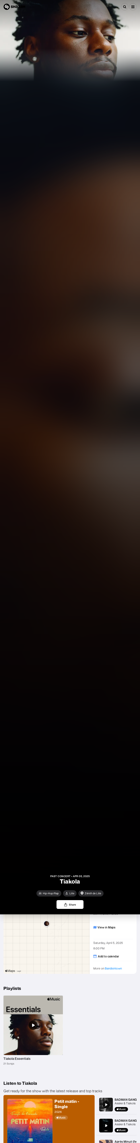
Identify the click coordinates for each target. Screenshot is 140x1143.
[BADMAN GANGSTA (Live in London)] (106, 1125)
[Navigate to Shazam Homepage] (14, 7)
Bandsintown (113, 968)
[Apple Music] (73, 1117)
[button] (133, 6)
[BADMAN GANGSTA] (106, 1104)
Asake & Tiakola (125, 1103)
